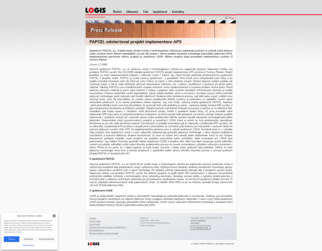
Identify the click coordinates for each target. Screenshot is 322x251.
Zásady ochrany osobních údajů (103, 233)
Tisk (145, 11)
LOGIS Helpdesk (198, 220)
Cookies (92, 218)
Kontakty (178, 11)
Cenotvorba (94, 224)
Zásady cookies (28, 245)
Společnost (160, 11)
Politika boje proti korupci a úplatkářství (107, 227)
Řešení (117, 11)
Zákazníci (132, 11)
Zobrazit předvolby (46, 239)
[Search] (226, 17)
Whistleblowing (96, 230)
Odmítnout (28, 239)
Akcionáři (195, 223)
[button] (54, 216)
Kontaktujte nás (200, 228)
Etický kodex (95, 221)
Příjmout (11, 239)
